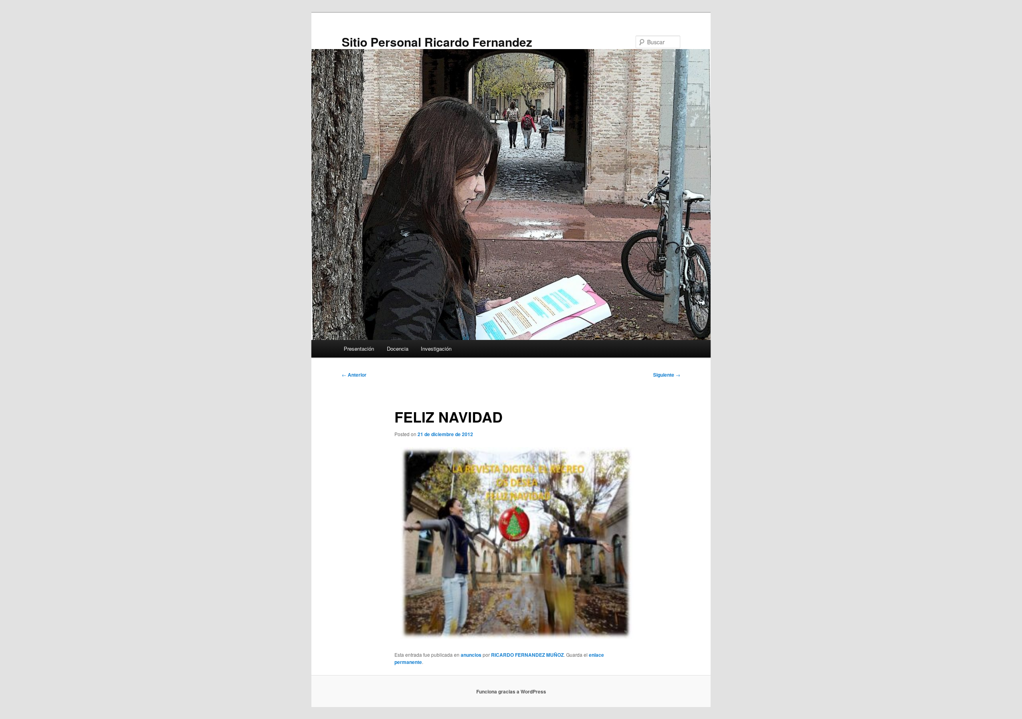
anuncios (471, 654)
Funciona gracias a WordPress (511, 691)
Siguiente (666, 374)
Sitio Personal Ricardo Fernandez (437, 41)
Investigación (436, 348)
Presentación (359, 348)
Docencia (397, 348)
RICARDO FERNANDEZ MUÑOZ (527, 654)
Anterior (354, 374)
